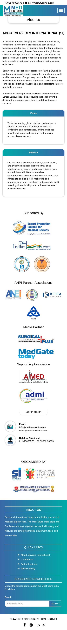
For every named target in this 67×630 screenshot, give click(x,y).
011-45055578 (14, 2)
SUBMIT (55, 603)
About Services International (35, 555)
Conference (26, 559)
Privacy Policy (27, 568)
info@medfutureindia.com (40, 2)
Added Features (28, 564)
